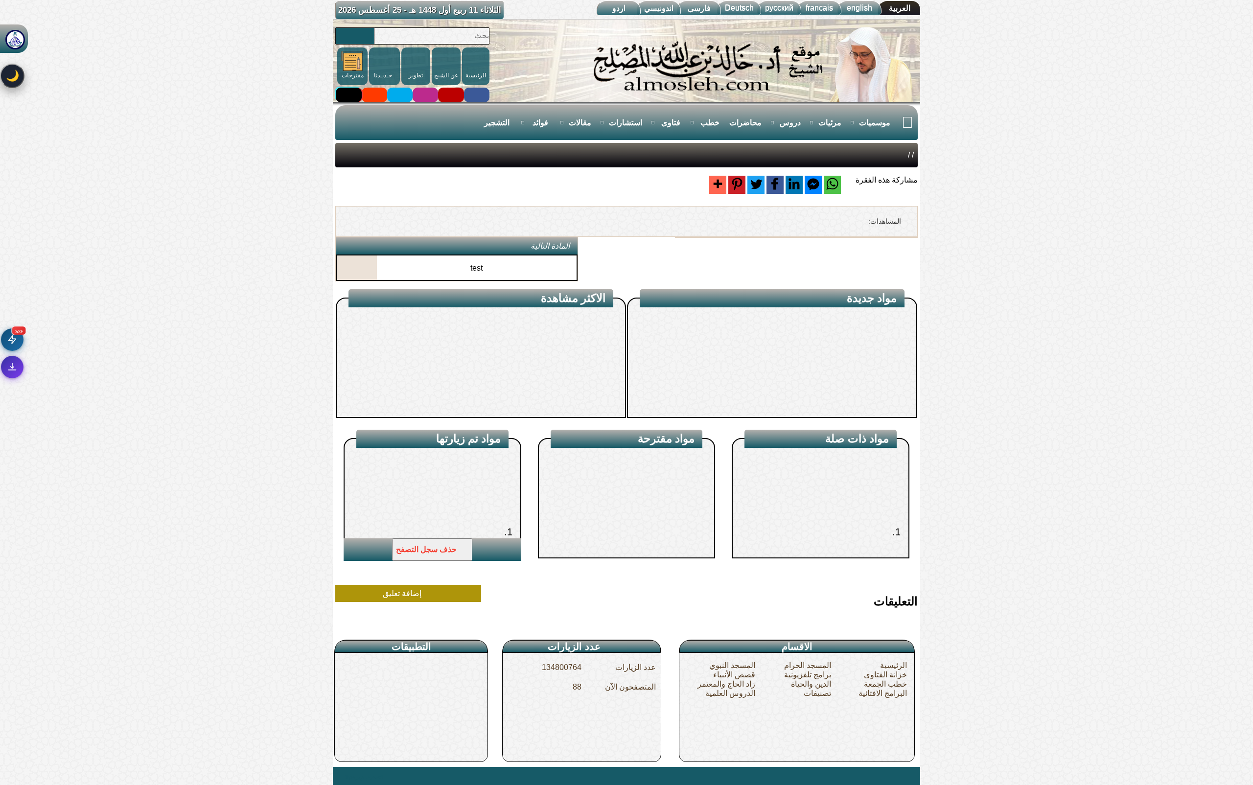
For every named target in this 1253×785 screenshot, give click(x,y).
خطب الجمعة (885, 684)
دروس (790, 122)
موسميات (874, 122)
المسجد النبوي (732, 665)
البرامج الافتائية (883, 693)
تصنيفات (817, 693)
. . (339, 776)
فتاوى (670, 122)
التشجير (497, 122)
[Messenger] (813, 185)
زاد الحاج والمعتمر (726, 684)
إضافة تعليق (403, 593)
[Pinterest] (736, 185)
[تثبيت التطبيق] (12, 367)
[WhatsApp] (832, 185)
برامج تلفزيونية (807, 674)
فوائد (540, 122)
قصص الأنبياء (734, 674)
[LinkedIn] (794, 185)
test (476, 268)
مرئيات (829, 122)
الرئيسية (893, 665)
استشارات (625, 122)
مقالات (580, 122)
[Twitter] (756, 185)
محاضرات (745, 122)
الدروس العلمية (730, 693)
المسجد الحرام (807, 665)
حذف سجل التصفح (427, 549)
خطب (709, 122)
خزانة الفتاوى (885, 674)
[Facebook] (775, 185)
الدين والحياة (811, 684)
